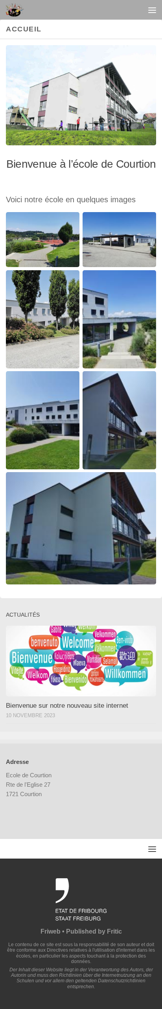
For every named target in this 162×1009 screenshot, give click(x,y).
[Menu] (152, 10)
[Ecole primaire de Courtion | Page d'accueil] (17, 9)
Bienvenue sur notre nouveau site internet (67, 705)
